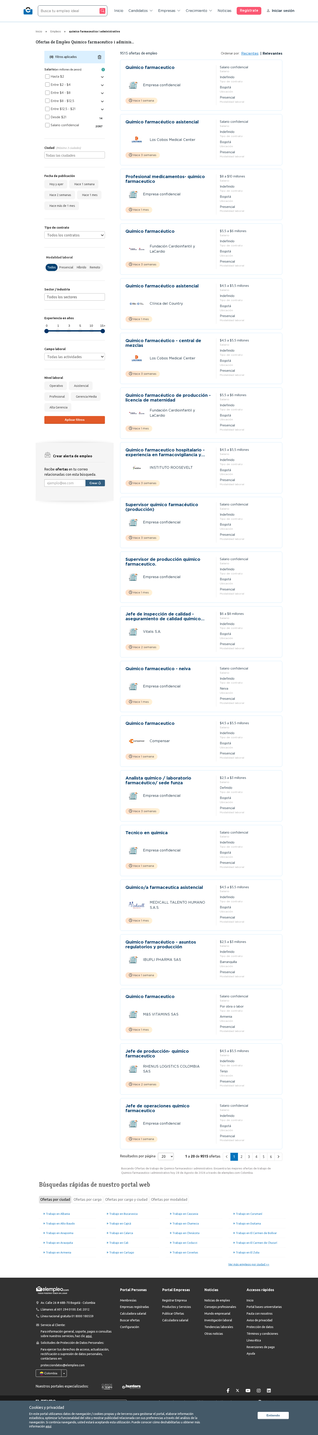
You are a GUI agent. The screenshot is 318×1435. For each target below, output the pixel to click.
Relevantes (272, 53)
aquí (48, 1426)
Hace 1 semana (84, 184)
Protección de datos (260, 1327)
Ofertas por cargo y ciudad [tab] (126, 1199)
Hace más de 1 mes (61, 205)
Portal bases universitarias (264, 1307)
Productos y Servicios (176, 1307)
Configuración (129, 1327)
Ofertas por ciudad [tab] (55, 1199)
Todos (51, 267)
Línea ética (254, 1340)
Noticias (224, 11)
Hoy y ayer (55, 184)
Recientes (250, 53)
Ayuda (251, 1353)
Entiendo (273, 1415)
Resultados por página (138, 1156)
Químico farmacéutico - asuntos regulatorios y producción (160, 944)
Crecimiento (196, 11)
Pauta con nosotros (260, 1313)
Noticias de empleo (217, 1300)
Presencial (66, 267)
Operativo (55, 385)
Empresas (166, 11)
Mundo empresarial (217, 1313)
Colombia (50, 1373)
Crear (94, 483)
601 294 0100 (66, 1309)
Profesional (56, 396)
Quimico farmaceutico (150, 723)
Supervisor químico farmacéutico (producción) (161, 507)
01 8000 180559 (82, 1316)
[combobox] (74, 154)
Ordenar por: (230, 53)
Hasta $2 (57, 76)
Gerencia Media (86, 396)
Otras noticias (213, 1333)
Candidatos (138, 11)
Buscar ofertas (130, 1320)
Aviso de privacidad (259, 1320)
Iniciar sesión (283, 11)
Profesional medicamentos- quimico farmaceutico (165, 179)
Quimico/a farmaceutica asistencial (164, 887)
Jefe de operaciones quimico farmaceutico (157, 1108)
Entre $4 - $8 (61, 92)
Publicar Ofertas (173, 1313)
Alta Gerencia (57, 407)
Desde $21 (58, 117)
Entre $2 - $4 (61, 84)
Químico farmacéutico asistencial (162, 122)
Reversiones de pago (261, 1347)
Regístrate (249, 10)
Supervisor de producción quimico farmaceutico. (162, 561)
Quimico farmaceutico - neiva (158, 668)
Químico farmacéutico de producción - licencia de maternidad (168, 397)
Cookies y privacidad (46, 1407)
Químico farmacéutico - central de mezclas (163, 343)
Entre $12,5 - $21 (63, 109)
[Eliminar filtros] (99, 57)
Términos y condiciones (262, 1333)
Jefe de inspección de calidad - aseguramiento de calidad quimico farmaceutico (163, 616)
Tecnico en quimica (146, 832)
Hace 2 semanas (59, 195)
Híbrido (81, 267)
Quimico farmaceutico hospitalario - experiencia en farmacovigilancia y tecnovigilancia (165, 452)
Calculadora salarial (133, 1313)
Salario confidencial (65, 125)
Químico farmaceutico (150, 67)
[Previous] (227, 1157)
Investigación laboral (218, 1320)
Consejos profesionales (220, 1307)
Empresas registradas (134, 1307)
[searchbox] (75, 155)
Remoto (95, 267)
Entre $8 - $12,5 (62, 101)
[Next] (278, 1157)
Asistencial (81, 385)
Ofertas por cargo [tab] (88, 1199)
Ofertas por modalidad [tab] (169, 1199)
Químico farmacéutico (150, 231)
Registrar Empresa (174, 1300)
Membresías (128, 1300)
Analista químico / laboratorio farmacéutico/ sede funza (158, 780)
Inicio (118, 11)
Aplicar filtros (75, 419)
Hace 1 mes (89, 195)
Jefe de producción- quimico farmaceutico (157, 1053)
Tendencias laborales (218, 1327)
